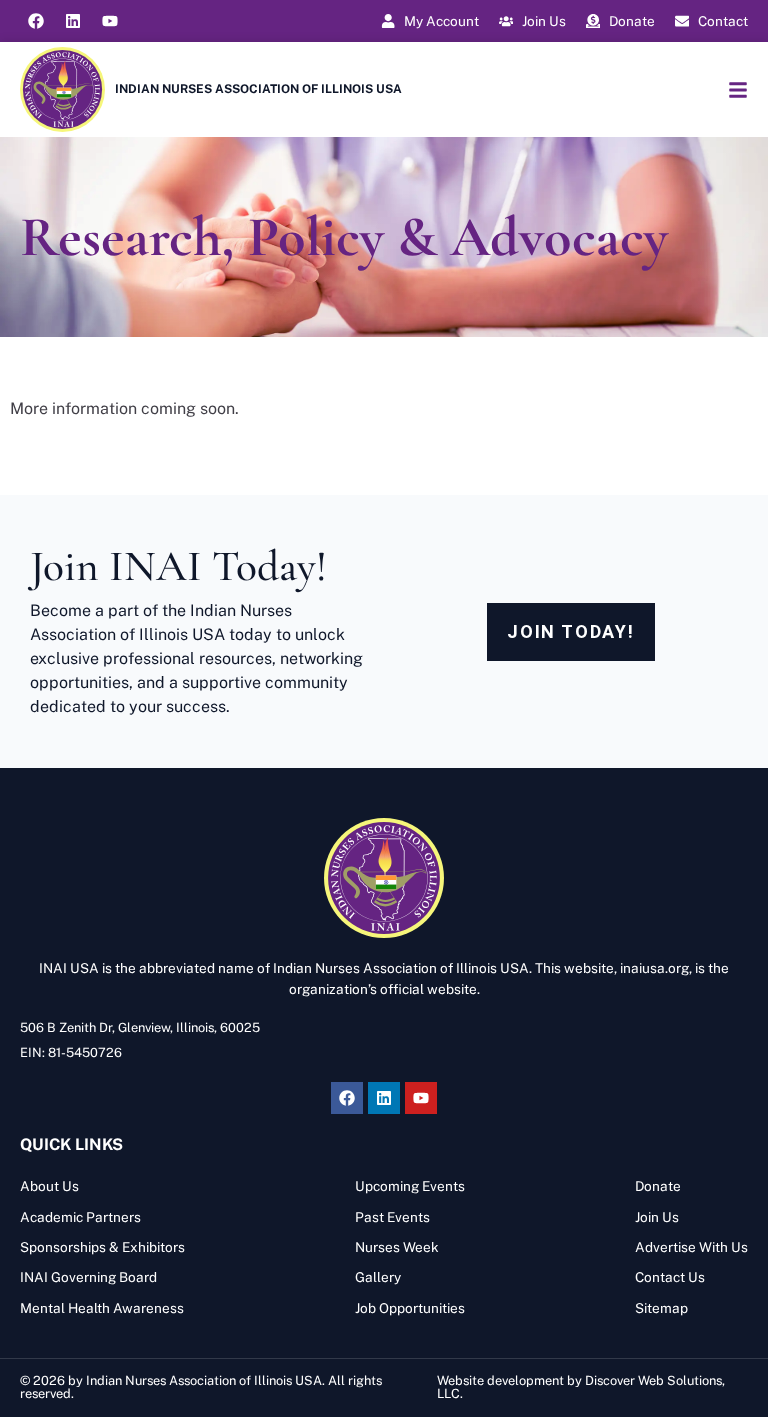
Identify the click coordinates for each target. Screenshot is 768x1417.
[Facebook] (36, 21)
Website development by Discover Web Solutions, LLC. (581, 1387)
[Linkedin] (73, 21)
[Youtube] (110, 21)
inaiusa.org (654, 968)
